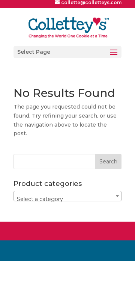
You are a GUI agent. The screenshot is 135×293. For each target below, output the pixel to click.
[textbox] (67, 199)
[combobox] (68, 196)
